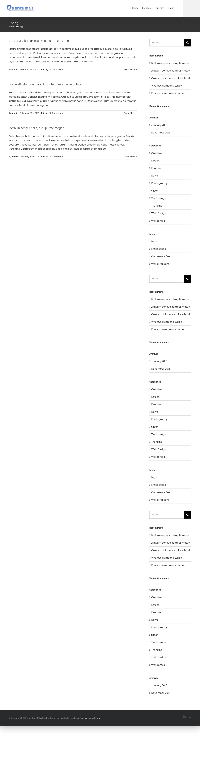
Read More (129, 69)
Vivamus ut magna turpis (166, 85)
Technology (158, 198)
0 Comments (56, 69)
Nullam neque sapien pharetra (170, 63)
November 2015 (160, 132)
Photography (159, 183)
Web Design (158, 213)
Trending (156, 205)
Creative (156, 153)
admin (14, 69)
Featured (156, 168)
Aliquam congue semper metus (170, 70)
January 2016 (159, 125)
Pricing (44, 69)
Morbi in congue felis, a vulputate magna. (37, 128)
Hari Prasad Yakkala (90, 717)
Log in (154, 241)
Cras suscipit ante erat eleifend (170, 78)
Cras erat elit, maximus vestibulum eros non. (39, 41)
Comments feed (161, 256)
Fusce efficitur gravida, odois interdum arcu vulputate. (45, 84)
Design (155, 160)
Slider (154, 190)
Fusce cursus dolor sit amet (168, 93)
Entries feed (158, 249)
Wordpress (158, 221)
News (154, 175)
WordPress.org (160, 264)
